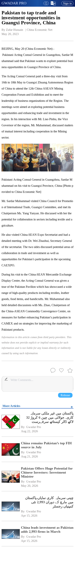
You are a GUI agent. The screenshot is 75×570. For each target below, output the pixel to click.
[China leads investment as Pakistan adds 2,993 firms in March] (11, 534)
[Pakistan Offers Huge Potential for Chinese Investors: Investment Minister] (11, 477)
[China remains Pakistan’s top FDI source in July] (11, 450)
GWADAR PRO (14, 3)
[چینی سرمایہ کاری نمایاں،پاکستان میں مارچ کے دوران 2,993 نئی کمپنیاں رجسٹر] (11, 507)
